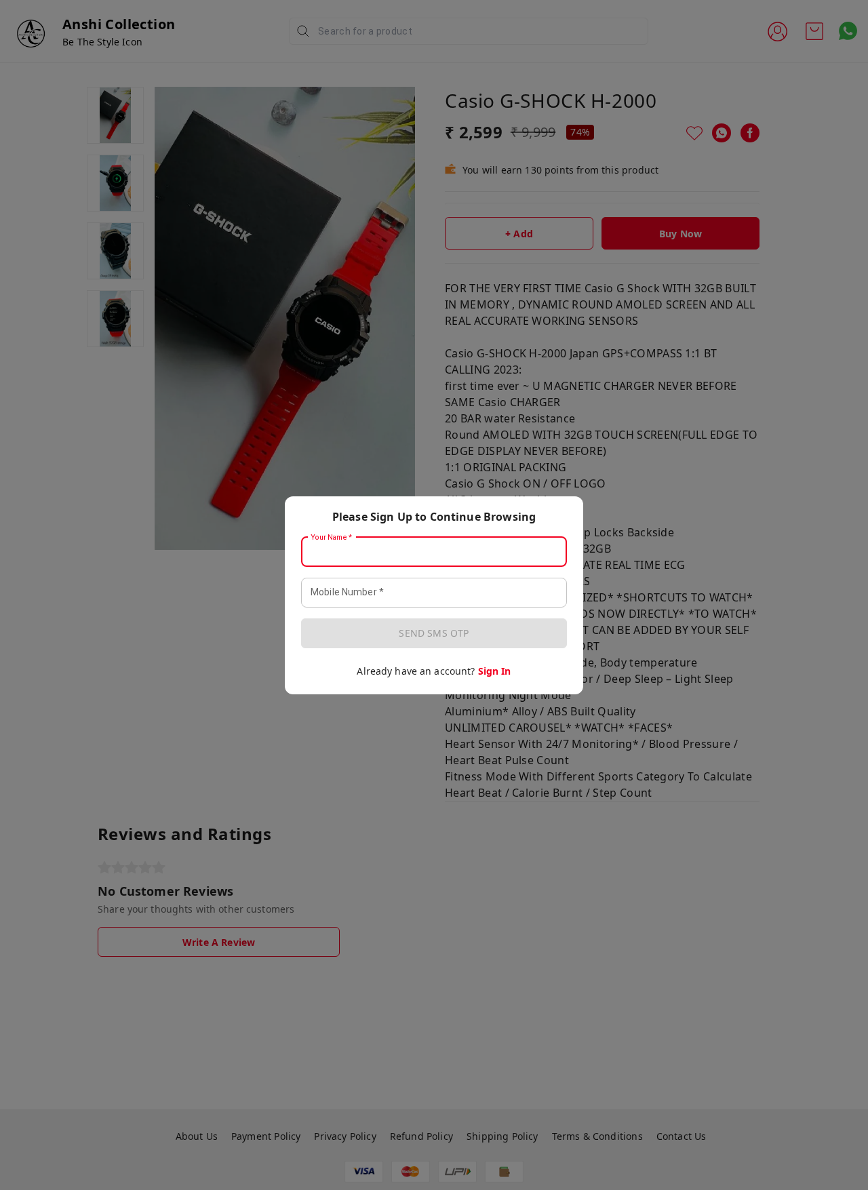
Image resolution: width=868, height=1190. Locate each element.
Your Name (332, 537)
